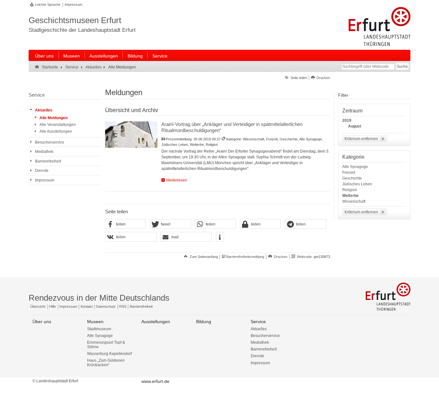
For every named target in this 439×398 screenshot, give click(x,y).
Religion (349, 190)
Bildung (135, 55)
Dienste (257, 356)
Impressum (73, 4)
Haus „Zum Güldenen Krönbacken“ (106, 362)
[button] (125, 224)
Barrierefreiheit (141, 306)
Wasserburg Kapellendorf (109, 353)
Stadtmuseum (99, 329)
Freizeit (348, 172)
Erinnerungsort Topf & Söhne (106, 344)
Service (159, 55)
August (354, 126)
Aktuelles (259, 329)
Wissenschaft (353, 201)
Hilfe (52, 306)
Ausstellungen (103, 55)
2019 (346, 120)
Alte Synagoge (355, 166)
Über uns (44, 55)
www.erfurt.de (155, 381)
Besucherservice (265, 335)
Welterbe (350, 195)
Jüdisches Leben (357, 184)
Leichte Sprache (47, 4)
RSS (122, 306)
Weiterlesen (176, 180)
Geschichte (352, 178)
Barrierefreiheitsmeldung (245, 257)
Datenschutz (106, 306)
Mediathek (260, 342)
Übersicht (37, 306)
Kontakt (87, 306)
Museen (71, 55)
